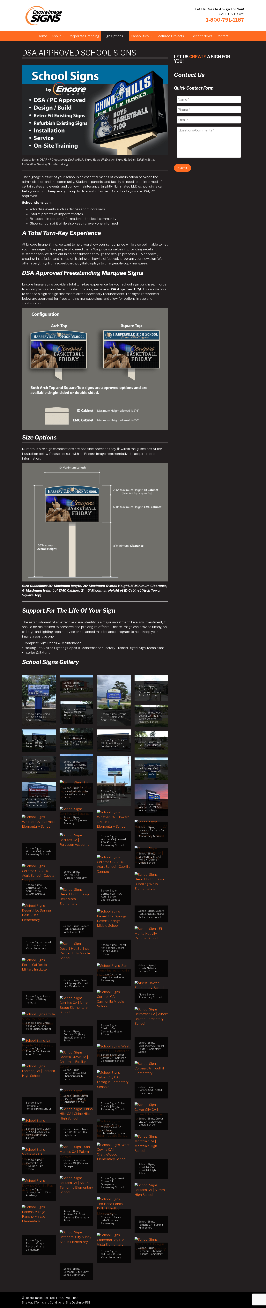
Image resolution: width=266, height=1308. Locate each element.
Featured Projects (172, 37)
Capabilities (142, 37)
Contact (222, 36)
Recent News (202, 36)
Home (42, 36)
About (58, 37)
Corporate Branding (84, 36)
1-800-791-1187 (225, 20)
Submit (182, 167)
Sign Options (115, 37)
